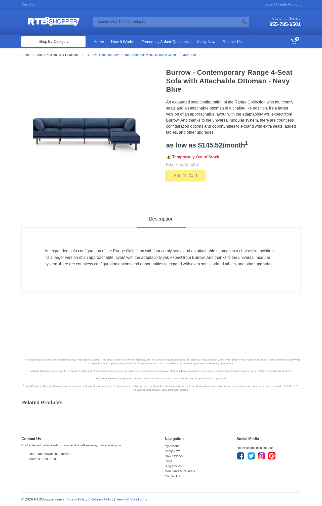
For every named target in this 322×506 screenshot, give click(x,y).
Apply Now (172, 451)
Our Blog (28, 4)
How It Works (174, 456)
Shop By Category (53, 41)
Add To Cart (185, 175)
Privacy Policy (76, 499)
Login (269, 4)
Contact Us (172, 476)
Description (161, 219)
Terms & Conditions (131, 499)
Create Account (288, 4)
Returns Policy (101, 499)
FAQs (168, 461)
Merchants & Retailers (180, 471)
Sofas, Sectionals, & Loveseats (58, 55)
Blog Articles (173, 466)
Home (25, 55)
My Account (172, 446)
